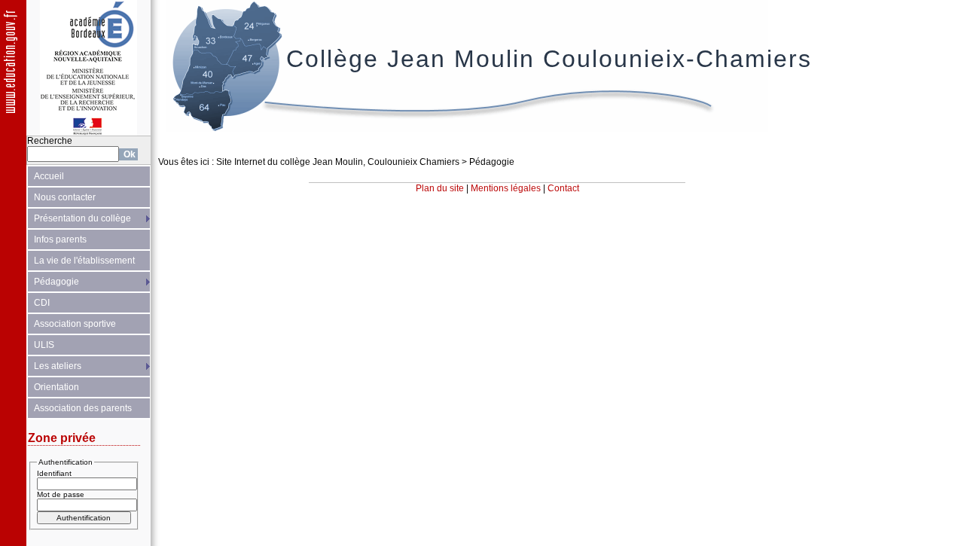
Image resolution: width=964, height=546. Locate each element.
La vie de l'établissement (84, 260)
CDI (42, 302)
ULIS (44, 345)
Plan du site (440, 188)
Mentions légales (506, 188)
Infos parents (60, 239)
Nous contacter (65, 197)
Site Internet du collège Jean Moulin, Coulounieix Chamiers (337, 162)
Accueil (49, 176)
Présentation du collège (82, 218)
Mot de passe (60, 494)
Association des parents (83, 408)
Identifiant (54, 473)
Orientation (56, 387)
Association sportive (75, 324)
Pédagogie (56, 281)
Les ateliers (57, 366)
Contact (563, 188)
